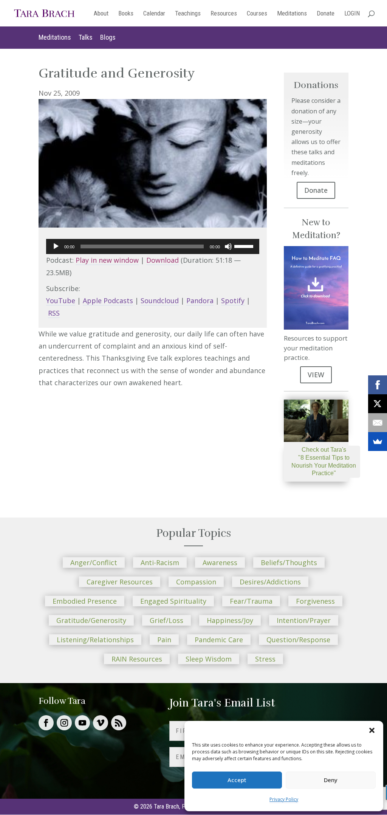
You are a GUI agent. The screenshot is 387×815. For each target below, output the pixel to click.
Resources (224, 14)
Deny (330, 780)
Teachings (188, 14)
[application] (152, 246)
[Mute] (228, 246)
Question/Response (298, 639)
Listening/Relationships (95, 639)
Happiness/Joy (230, 620)
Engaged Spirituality (173, 601)
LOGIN (352, 14)
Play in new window (107, 260)
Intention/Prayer (304, 620)
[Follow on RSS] (118, 722)
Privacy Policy (283, 799)
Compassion (196, 581)
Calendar (154, 14)
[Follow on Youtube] (82, 722)
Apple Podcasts (108, 300)
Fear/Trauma (251, 601)
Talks (86, 37)
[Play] (56, 246)
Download (162, 260)
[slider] (244, 246)
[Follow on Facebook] (46, 722)
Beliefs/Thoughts (289, 562)
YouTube (60, 300)
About (101, 14)
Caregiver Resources (120, 581)
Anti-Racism (160, 562)
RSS (54, 313)
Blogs (108, 37)
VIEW (316, 374)
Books (125, 14)
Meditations (292, 14)
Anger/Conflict (93, 562)
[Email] (377, 422)
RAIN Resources (136, 658)
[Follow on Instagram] (64, 722)
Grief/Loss (166, 620)
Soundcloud (160, 300)
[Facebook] (377, 384)
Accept (237, 780)
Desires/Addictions (270, 581)
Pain (164, 639)
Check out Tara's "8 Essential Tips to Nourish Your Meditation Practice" (323, 461)
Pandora (200, 300)
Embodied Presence (85, 601)
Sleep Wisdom (209, 658)
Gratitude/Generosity (91, 620)
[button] (372, 730)
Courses (257, 14)
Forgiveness (315, 601)
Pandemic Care (219, 639)
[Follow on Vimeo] (100, 722)
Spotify (233, 300)
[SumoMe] (377, 441)
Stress (265, 658)
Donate (325, 14)
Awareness (220, 562)
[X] (377, 403)
